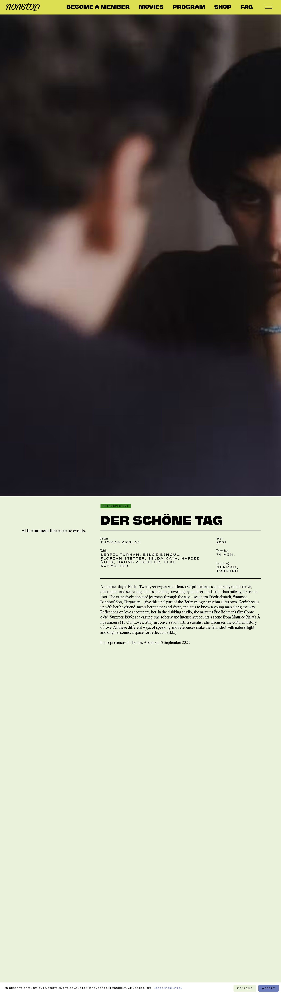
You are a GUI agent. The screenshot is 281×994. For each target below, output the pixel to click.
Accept (268, 988)
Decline (245, 988)
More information (168, 988)
